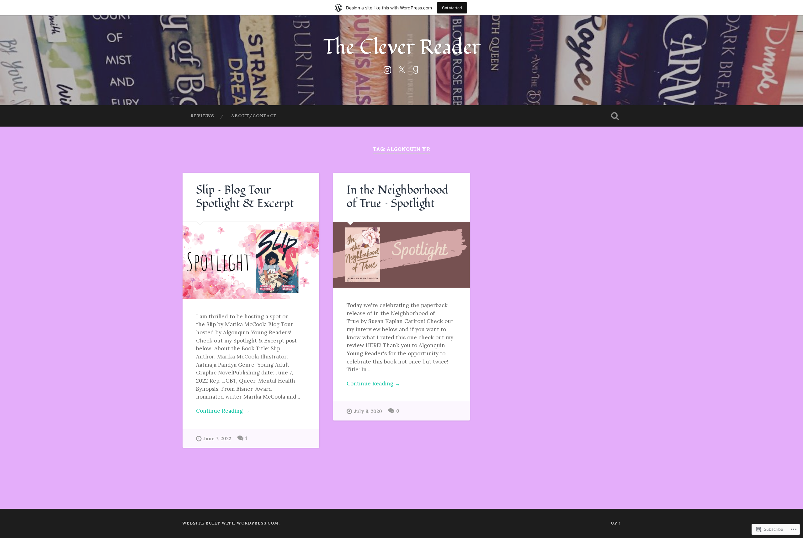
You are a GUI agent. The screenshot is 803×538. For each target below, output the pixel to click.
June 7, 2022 (217, 438)
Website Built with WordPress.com (230, 523)
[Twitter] (401, 68)
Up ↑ (616, 523)
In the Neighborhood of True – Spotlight (398, 197)
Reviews (202, 115)
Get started (452, 7)
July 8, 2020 (368, 411)
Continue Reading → (223, 410)
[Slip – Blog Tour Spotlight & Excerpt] (251, 260)
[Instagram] (387, 68)
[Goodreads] (416, 68)
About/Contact (254, 115)
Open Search (615, 116)
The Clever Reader (402, 47)
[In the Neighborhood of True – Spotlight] (401, 255)
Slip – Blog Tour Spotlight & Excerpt (245, 197)
